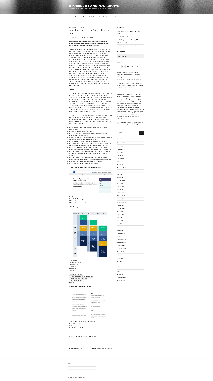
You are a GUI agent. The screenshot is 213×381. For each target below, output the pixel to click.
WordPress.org (121, 280)
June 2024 (120, 146)
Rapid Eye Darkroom (75, 280)
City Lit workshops (74, 197)
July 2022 (119, 161)
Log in (118, 271)
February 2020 (121, 196)
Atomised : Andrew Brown (94, 6)
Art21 (70, 325)
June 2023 (120, 152)
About (70, 16)
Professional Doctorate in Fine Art (80, 286)
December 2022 (121, 158)
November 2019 (121, 205)
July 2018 (119, 255)
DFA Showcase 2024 (122, 36)
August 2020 (120, 186)
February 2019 (121, 233)
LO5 (128, 66)
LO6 (132, 66)
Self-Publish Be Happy (76, 327)
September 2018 (121, 248)
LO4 (123, 66)
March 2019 (120, 230)
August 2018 (120, 252)
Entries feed (120, 274)
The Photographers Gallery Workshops (81, 276)
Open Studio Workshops (76, 199)
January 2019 (120, 236)
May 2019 (119, 224)
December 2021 (121, 168)
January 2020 (120, 199)
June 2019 (120, 220)
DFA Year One (75, 336)
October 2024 (121, 143)
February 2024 (121, 149)
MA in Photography (75, 207)
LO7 (137, 66)
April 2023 (120, 155)
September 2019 (121, 211)
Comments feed (121, 277)
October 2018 (121, 245)
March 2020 (120, 192)
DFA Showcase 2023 (122, 43)
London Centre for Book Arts (78, 278)
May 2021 (119, 174)
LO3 (119, 66)
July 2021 (119, 171)
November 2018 (121, 242)
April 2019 (120, 227)
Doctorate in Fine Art (89, 16)
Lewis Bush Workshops (76, 274)
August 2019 (120, 214)
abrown (81, 27)
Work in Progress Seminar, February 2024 (128, 40)
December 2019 (121, 202)
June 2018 (120, 258)
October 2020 (121, 180)
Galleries (77, 16)
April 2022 (120, 164)
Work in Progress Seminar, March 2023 (127, 46)
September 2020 (121, 183)
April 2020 (120, 189)
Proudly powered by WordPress (76, 377)
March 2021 (120, 177)
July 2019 (119, 217)
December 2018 (121, 239)
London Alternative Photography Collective (82, 321)
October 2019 (121, 208)
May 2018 (119, 261)
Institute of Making (75, 323)
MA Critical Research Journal (107, 16)
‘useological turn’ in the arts (88, 79)
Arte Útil (71, 282)
